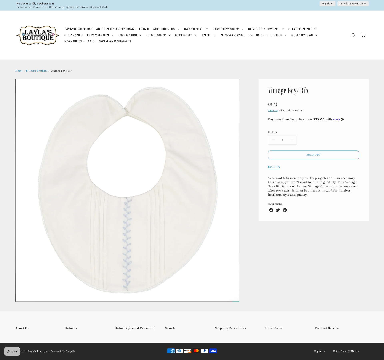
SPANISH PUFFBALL (79, 41)
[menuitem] (78, 29)
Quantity (272, 132)
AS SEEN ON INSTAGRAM (115, 29)
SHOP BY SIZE (302, 35)
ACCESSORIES (164, 29)
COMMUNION (98, 35)
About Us (22, 328)
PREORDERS (258, 35)
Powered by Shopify (63, 351)
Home (19, 70)
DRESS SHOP (156, 35)
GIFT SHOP (183, 35)
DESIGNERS (127, 35)
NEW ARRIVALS (233, 35)
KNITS (206, 35)
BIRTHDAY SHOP (226, 29)
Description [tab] (274, 166)
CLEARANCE (73, 35)
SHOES (277, 35)
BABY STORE (194, 29)
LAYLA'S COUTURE (78, 29)
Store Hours (274, 328)
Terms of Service (327, 328)
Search (170, 328)
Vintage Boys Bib (61, 70)
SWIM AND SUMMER (115, 41)
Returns (71, 328)
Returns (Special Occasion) (135, 328)
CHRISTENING (300, 29)
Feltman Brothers (36, 70)
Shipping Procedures (230, 328)
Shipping (273, 110)
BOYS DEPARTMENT (263, 29)
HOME (144, 29)
